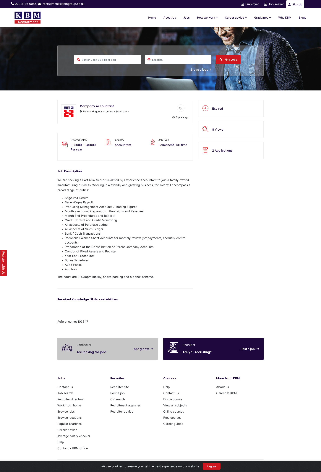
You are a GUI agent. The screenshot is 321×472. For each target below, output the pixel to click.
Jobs (186, 17)
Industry (119, 139)
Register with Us (3, 262)
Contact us (65, 387)
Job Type (163, 139)
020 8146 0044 (26, 4)
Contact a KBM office (72, 448)
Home (152, 17)
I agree (211, 466)
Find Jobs (230, 59)
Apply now (141, 349)
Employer (252, 4)
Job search (65, 393)
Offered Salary (79, 139)
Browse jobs (199, 69)
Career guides (173, 424)
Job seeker (276, 4)
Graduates (261, 17)
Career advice (234, 17)
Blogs (302, 17)
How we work (206, 17)
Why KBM (284, 17)
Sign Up (297, 4)
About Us (169, 17)
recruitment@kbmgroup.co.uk (64, 4)
